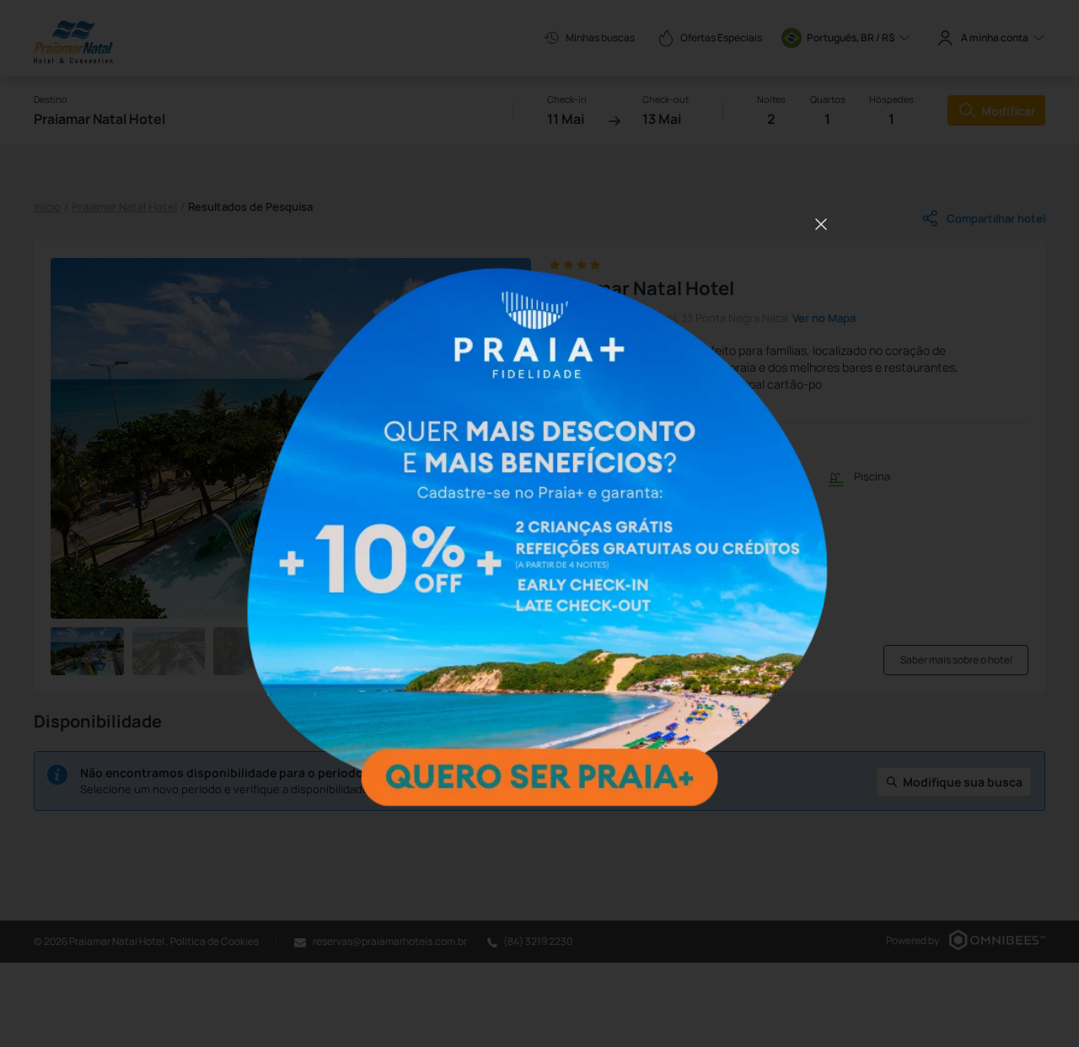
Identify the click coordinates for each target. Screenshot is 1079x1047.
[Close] (821, 224)
